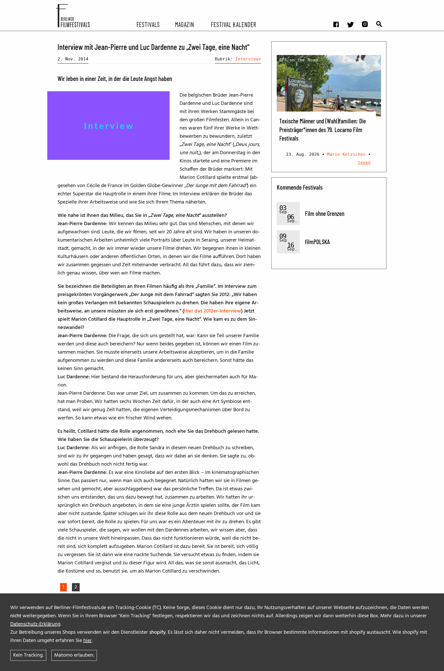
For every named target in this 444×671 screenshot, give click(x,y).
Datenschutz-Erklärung (35, 624)
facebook (338, 4)
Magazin (184, 24)
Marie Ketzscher (346, 154)
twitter (353, 4)
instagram (367, 4)
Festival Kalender (233, 24)
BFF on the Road (298, 60)
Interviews (248, 59)
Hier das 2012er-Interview (212, 311)
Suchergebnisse (381, 4)
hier (87, 641)
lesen (364, 162)
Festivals (148, 24)
